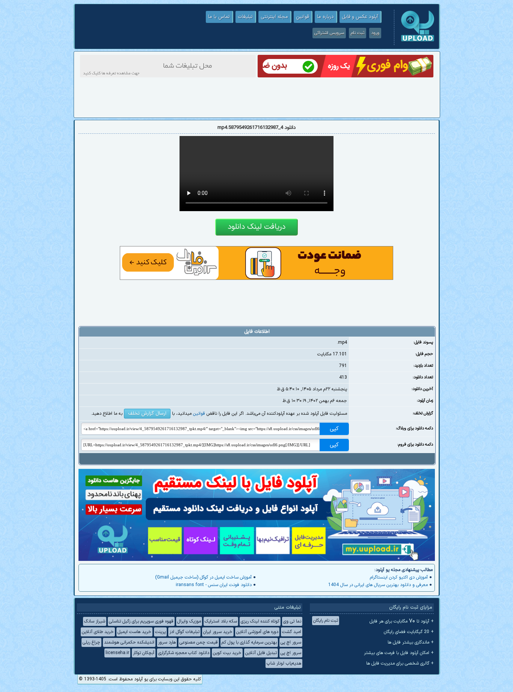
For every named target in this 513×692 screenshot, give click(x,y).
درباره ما (325, 17)
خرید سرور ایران (217, 632)
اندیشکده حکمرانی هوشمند (129, 642)
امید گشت (291, 632)
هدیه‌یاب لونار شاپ (284, 663)
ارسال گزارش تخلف (147, 413)
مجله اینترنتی (274, 17)
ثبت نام (357, 33)
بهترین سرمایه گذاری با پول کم (249, 642)
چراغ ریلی (91, 642)
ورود (375, 33)
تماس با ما (219, 17)
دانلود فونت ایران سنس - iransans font (214, 585)
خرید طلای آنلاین (98, 632)
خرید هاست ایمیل (134, 632)
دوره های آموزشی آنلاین (257, 632)
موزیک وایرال (189, 621)
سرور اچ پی (291, 642)
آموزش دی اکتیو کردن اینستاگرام (399, 577)
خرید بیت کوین (227, 653)
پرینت (160, 632)
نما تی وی (292, 621)
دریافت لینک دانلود (256, 227)
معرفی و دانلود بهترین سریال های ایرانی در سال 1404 (378, 585)
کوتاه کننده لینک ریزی (260, 621)
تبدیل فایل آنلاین (261, 653)
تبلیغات (245, 17)
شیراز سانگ (94, 621)
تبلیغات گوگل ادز (184, 632)
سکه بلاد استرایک (221, 621)
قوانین (302, 17)
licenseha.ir (117, 653)
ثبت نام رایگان (325, 620)
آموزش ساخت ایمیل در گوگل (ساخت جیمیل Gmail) (203, 577)
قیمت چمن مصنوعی (199, 642)
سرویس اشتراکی (329, 33)
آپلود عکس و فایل (360, 17)
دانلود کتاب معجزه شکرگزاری (183, 653)
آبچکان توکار (143, 653)
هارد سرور (167, 642)
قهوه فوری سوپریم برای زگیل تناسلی (141, 621)
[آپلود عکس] (417, 40)
